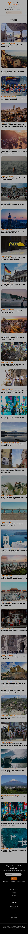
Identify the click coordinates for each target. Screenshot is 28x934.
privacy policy (22, 478)
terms (17, 478)
